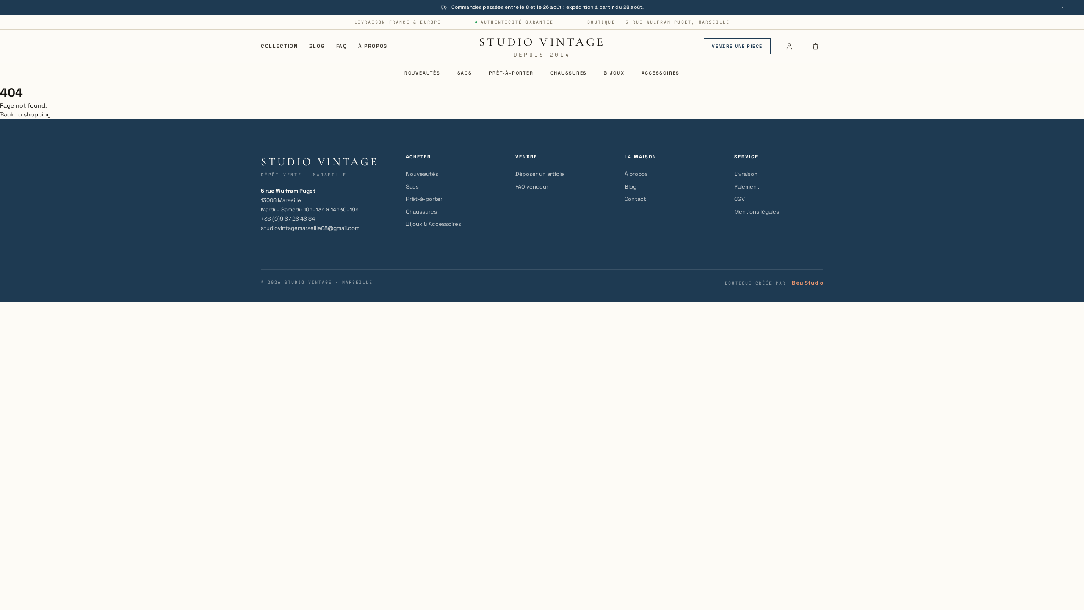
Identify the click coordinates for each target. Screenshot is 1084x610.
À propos (372, 46)
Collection (279, 46)
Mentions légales (756, 211)
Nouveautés (422, 73)
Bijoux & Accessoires (433, 223)
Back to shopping (25, 114)
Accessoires (661, 73)
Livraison (746, 173)
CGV (739, 198)
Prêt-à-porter (511, 73)
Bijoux (614, 73)
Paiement (746, 186)
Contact (635, 198)
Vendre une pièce (737, 46)
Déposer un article (539, 173)
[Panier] (815, 46)
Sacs (464, 73)
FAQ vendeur (531, 186)
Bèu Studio (807, 283)
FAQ (341, 46)
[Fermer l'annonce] (1062, 7)
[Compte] (789, 46)
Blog (317, 46)
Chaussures (568, 73)
